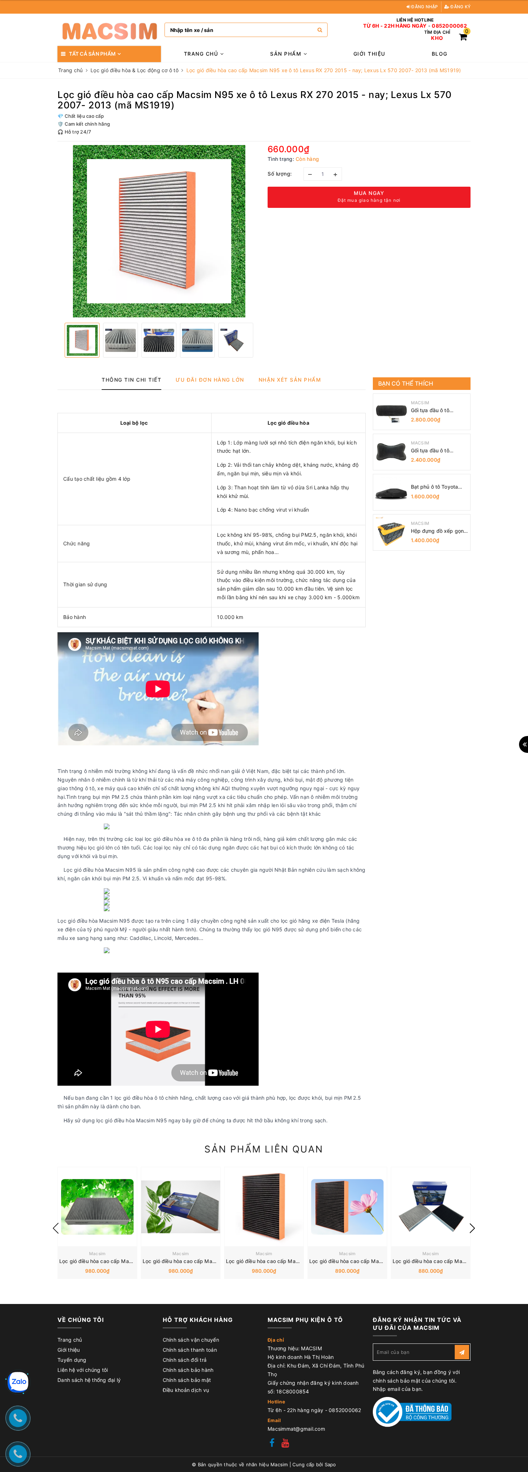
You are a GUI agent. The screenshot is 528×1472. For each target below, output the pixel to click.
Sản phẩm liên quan (263, 1149)
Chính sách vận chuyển (191, 1340)
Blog (440, 54)
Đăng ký (460, 6)
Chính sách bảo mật (187, 1380)
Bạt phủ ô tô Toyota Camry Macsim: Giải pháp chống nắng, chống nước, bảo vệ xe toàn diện (439, 487)
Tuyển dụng (72, 1360)
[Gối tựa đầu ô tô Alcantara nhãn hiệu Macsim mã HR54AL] (391, 452)
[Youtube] (285, 1444)
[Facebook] (272, 1444)
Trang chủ (202, 54)
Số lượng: (280, 174)
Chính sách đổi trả (185, 1360)
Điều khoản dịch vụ (186, 1390)
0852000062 (449, 26)
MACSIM (420, 402)
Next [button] (472, 1228)
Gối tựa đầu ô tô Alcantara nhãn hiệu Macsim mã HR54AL (435, 450)
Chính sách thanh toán (190, 1350)
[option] (158, 231)
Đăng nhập (424, 6)
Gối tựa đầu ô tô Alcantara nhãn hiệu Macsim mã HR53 (435, 410)
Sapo (330, 1464)
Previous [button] (55, 1228)
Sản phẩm (287, 54)
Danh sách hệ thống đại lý (89, 1380)
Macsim (97, 1253)
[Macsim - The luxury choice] (109, 30)
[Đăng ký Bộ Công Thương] (412, 1411)
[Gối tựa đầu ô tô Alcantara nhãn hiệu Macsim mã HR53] (391, 412)
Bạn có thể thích (406, 383)
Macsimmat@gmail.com (296, 1429)
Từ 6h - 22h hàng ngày (394, 26)
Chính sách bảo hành (188, 1370)
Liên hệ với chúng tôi (82, 1370)
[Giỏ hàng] (463, 38)
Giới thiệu (369, 54)
